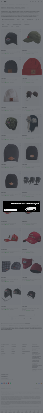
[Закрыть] (39, 202)
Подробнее (7, 209)
